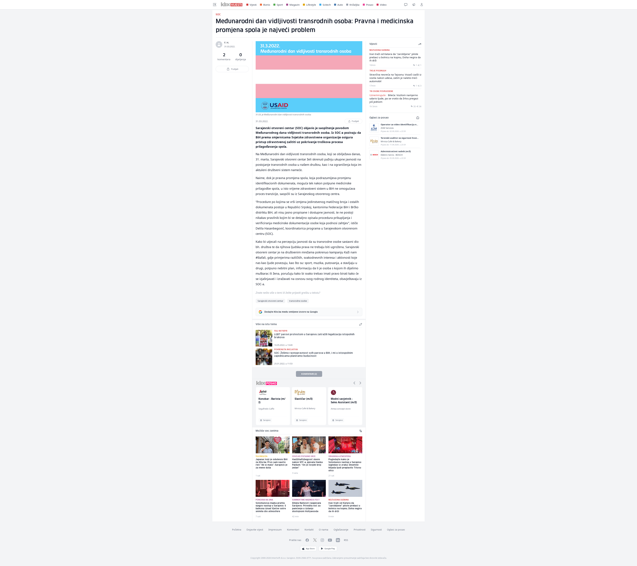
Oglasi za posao (396, 529)
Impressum (275, 529)
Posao (369, 4)
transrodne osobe (298, 300)
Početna (236, 529)
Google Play (329, 548)
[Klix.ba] (231, 4)
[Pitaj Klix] (406, 5)
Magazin (294, 4)
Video (383, 4)
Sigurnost (376, 529)
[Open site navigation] (214, 4)
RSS (346, 540)
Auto (340, 4)
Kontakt (309, 529)
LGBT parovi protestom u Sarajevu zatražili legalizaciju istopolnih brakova (314, 336)
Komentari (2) (309, 373)
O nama (323, 529)
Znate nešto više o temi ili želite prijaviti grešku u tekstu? (288, 293)
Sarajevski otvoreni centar (270, 300)
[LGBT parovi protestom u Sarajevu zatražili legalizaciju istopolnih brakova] (264, 338)
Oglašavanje (341, 529)
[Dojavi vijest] (414, 5)
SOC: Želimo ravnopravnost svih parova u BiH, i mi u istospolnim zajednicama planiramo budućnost (313, 354)
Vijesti (253, 4)
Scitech (327, 4)
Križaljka (354, 4)
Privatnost (359, 529)
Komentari (293, 529)
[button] (354, 383)
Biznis (266, 4)
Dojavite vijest (255, 529)
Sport (280, 4)
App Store (310, 548)
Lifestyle (311, 4)
